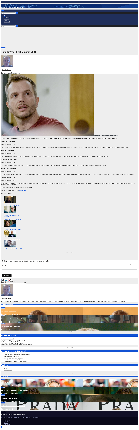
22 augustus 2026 (7, 385)
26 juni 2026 (5, 322)
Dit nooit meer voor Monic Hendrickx (13, 358)
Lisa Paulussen (14, 322)
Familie (14, 73)
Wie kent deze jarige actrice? (8, 311)
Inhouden (3, 48)
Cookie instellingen (34, 417)
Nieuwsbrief (7, 17)
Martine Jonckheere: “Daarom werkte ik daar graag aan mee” (16, 344)
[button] (1, 11)
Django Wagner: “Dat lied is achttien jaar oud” (16, 361)
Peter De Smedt (6, 70)
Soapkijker (3, 4)
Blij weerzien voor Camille (7, 339)
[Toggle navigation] (3, 10)
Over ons (6, 19)
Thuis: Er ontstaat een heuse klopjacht (11, 318)
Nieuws (3, 379)
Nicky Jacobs (16, 314)
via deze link (22, 190)
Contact (6, 20)
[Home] (1, 10)
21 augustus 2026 (7, 409)
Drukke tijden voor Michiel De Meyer (10, 341)
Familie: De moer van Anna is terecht (11, 326)
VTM (18, 73)
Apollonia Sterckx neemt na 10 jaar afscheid (12, 343)
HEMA (6, 368)
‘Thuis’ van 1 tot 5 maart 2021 (8, 281)
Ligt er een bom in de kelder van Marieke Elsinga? (17, 354)
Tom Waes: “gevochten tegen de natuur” (14, 359)
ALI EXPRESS (8, 370)
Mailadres (5, 266)
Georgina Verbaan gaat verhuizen (12, 356)
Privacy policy (7, 22)
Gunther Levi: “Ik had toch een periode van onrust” (14, 340)
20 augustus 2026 (6, 314)
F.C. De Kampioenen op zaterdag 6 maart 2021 (14, 283)
